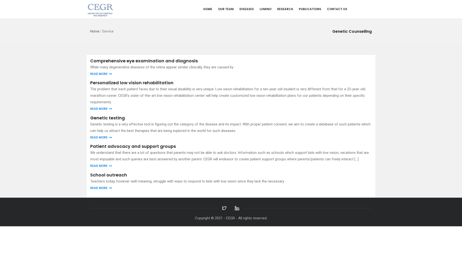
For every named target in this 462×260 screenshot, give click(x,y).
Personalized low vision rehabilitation (131, 83)
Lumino (265, 9)
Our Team (226, 9)
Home (207, 9)
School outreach (108, 175)
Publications (310, 9)
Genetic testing (107, 118)
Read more (99, 74)
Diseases (246, 9)
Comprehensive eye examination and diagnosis (144, 61)
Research (285, 9)
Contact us (337, 9)
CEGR (230, 218)
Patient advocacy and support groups (133, 146)
